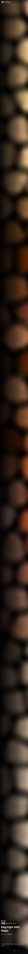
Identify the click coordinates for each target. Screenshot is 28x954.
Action (3, 934)
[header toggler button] (26, 2)
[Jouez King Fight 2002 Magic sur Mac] (14, 939)
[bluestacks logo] (5, 2)
